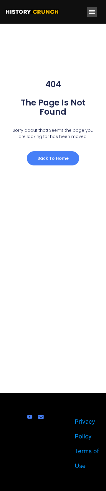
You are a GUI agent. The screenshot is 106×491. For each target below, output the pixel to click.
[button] (92, 12)
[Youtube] (29, 417)
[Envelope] (41, 417)
